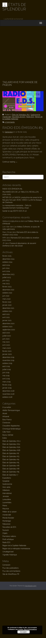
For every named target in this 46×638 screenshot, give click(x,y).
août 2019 (6, 366)
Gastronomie (35, 115)
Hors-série (6, 487)
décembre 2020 (8, 323)
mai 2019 (5, 376)
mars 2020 (6, 348)
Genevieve (9, 132)
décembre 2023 (8, 274)
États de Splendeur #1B (11, 450)
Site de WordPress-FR (10, 574)
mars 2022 (6, 299)
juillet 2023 (6, 277)
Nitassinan (6, 524)
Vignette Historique (9, 555)
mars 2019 (6, 382)
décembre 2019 (8, 357)
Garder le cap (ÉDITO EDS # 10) (14, 211)
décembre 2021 (8, 308)
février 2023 (6, 287)
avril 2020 (6, 345)
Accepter (23, 632)
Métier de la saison (9, 512)
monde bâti (6, 117)
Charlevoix (6, 423)
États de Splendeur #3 (10, 456)
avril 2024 (6, 271)
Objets (4, 533)
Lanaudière (6, 499)
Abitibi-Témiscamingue (11, 410)
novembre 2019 (8, 360)
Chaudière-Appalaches (11, 426)
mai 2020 (6, 342)
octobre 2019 (7, 363)
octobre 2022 (7, 293)
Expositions (6, 478)
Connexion (6, 565)
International (7, 493)
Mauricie (5, 509)
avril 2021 (6, 317)
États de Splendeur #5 (10, 463)
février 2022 (6, 302)
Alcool (4, 413)
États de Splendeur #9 (10, 472)
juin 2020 (6, 339)
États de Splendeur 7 (10, 475)
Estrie (4, 438)
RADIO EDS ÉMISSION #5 (22, 128)
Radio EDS (30, 117)
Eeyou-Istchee (7, 435)
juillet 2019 (6, 369)
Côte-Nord (6, 432)
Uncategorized (7, 552)
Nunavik (5, 530)
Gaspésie (5, 481)
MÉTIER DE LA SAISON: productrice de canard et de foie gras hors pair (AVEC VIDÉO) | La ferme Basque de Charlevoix (22, 199)
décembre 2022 (8, 290)
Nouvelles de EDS (18, 117)
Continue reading (9, 162)
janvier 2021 (6, 320)
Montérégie (6, 521)
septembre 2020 (8, 330)
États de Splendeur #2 (10, 453)
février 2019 (6, 385)
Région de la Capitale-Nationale (14, 545)
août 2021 (6, 314)
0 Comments (10, 122)
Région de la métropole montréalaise (16, 549)
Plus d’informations (30, 629)
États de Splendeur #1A (11, 447)
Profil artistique (8, 539)
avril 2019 (6, 379)
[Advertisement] (23, 50)
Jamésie (5, 496)
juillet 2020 (6, 336)
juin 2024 (5, 268)
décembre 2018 (8, 391)
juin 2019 (5, 372)
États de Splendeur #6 (10, 466)
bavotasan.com (30, 586)
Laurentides (6, 502)
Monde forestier (8, 518)
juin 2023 (5, 280)
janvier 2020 (7, 354)
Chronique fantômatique (11, 429)
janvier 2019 (6, 388)
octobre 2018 (7, 397)
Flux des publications (10, 568)
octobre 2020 (7, 327)
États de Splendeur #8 (10, 469)
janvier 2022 (7, 305)
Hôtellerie (6, 490)
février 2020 (7, 351)
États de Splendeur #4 (10, 459)
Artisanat (5, 416)
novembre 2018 (8, 394)
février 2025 (6, 256)
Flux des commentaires (11, 571)
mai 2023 (6, 284)
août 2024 (6, 265)
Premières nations (9, 536)
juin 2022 (5, 296)
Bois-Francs (7, 420)
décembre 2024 (8, 259)
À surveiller (6, 407)
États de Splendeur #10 (21, 115)
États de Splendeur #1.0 (11, 441)
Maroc (4, 506)
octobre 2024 (7, 262)
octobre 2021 (7, 311)
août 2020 (6, 333)
